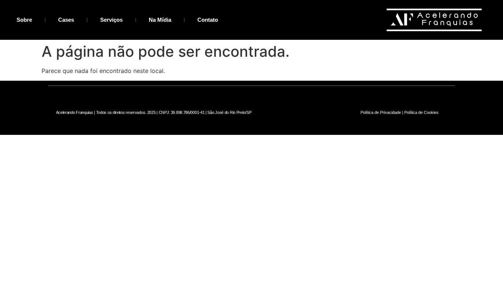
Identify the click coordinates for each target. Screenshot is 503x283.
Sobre (24, 20)
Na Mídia (160, 20)
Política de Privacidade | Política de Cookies (399, 112)
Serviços (111, 20)
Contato (207, 20)
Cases (66, 20)
